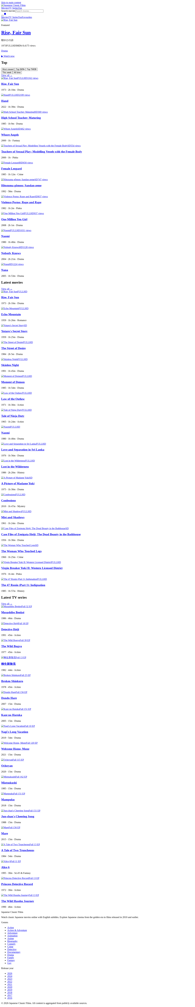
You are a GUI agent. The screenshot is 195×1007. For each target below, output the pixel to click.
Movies (4, 8)
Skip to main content (11, 2)
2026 (9, 973)
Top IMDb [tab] (20, 69)
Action (10, 927)
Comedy (11, 944)
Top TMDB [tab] (31, 69)
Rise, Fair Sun (16, 32)
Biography (12, 941)
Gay (9, 963)
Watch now (8, 56)
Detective (11, 949)
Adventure (12, 933)
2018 (9, 992)
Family (10, 957)
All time (17, 72)
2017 (9, 995)
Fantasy (11, 960)
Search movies (8, 11)
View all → (6, 75)
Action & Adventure (17, 930)
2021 (9, 984)
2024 (9, 976)
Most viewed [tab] (8, 69)
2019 (9, 989)
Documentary (13, 952)
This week (6, 72)
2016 (9, 998)
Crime (10, 946)
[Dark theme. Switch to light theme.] (2, 15)
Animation (12, 935)
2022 (9, 981)
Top (20, 8)
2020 (9, 987)
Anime (10, 938)
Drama (4, 50)
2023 (9, 979)
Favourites (27, 17)
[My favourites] (5, 14)
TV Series (13, 8)
